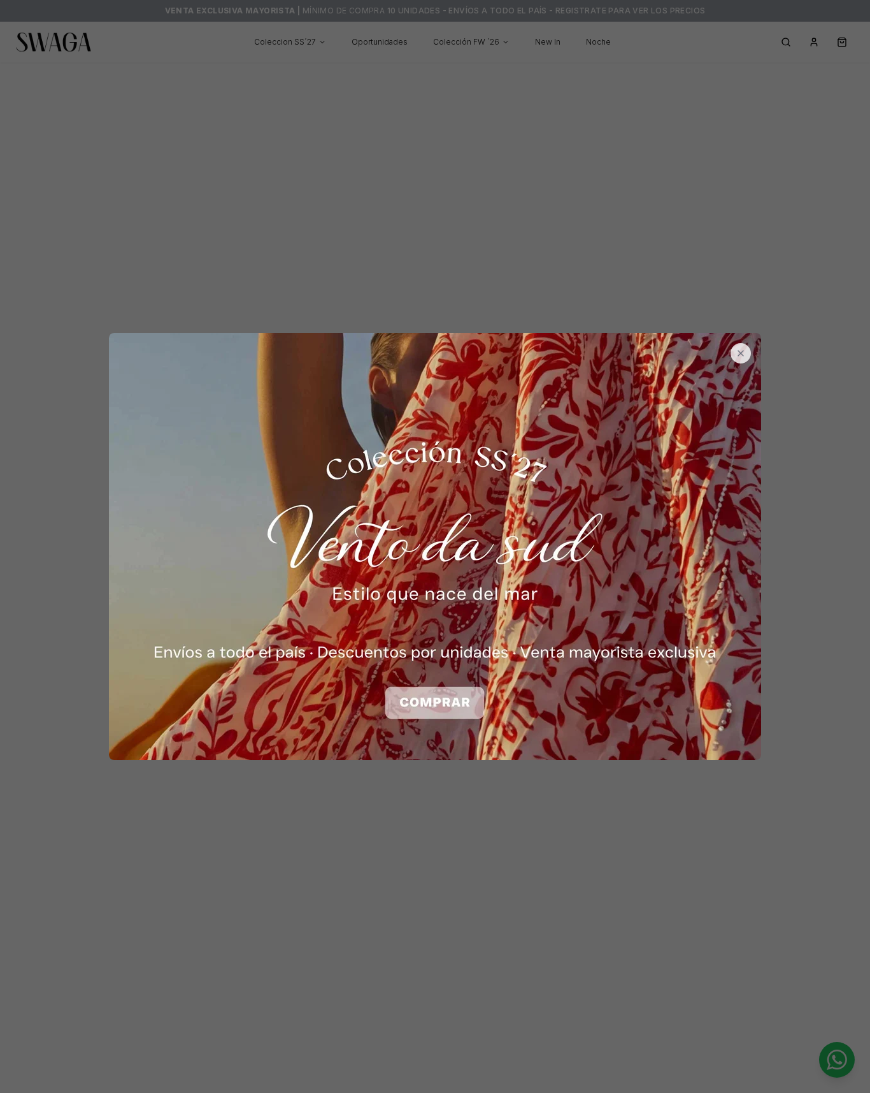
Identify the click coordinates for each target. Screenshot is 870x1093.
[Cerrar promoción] (741, 353)
